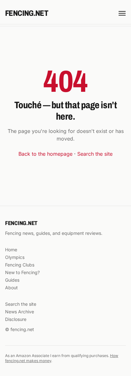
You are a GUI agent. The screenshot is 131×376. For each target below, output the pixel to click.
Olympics (14, 257)
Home (11, 249)
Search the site (95, 154)
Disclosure (15, 319)
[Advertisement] (65, 41)
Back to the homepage (45, 154)
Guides (12, 280)
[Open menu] (122, 13)
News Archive (19, 311)
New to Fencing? (22, 272)
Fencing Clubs (19, 264)
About (11, 287)
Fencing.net (26, 13)
